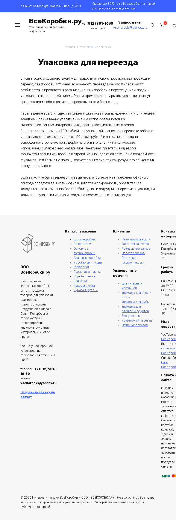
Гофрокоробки (84, 239)
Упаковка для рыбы (135, 302)
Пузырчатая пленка (88, 272)
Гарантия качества (135, 244)
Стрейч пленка (84, 276)
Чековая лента (84, 286)
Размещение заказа (136, 248)
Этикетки (80, 281)
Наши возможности (136, 239)
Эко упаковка (131, 316)
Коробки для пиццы (88, 262)
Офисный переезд (135, 325)
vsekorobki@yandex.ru (130, 27)
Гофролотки (82, 244)
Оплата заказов (133, 253)
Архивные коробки (87, 258)
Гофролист (81, 267)
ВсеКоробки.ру (55, 21)
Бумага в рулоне (86, 290)
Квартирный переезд (137, 320)
